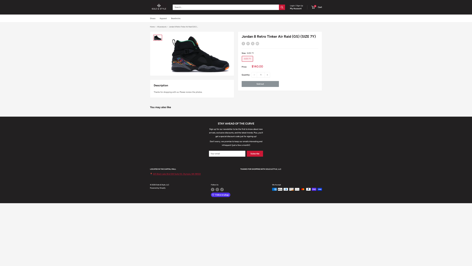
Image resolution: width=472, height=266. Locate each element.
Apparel (163, 18)
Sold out (260, 84)
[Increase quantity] (267, 74)
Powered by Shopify (158, 188)
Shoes (152, 18)
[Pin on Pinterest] (248, 43)
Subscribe (255, 153)
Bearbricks (175, 18)
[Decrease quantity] (254, 74)
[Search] (282, 7)
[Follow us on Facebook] (212, 189)
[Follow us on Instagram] (217, 189)
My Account (296, 8)
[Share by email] (257, 43)
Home (152, 27)
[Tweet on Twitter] (252, 43)
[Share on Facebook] (243, 43)
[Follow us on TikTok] (222, 189)
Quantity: (246, 75)
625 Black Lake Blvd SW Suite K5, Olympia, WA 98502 (177, 174)
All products (162, 27)
